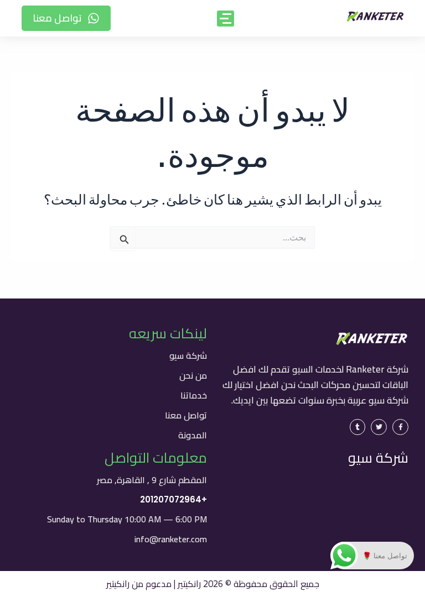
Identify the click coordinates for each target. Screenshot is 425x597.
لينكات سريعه (168, 333)
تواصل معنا (186, 415)
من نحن (193, 375)
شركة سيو (188, 355)
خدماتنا (193, 395)
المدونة (192, 435)
